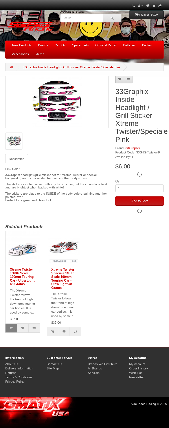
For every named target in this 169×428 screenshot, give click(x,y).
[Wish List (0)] (147, 5)
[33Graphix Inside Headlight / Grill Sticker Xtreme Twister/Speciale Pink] (57, 102)
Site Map (53, 368)
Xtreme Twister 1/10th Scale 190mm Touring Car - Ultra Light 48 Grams (22, 277)
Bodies (147, 45)
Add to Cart (139, 201)
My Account (137, 364)
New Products (21, 45)
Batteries (129, 45)
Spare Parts (80, 45)
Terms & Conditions (18, 377)
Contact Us (54, 364)
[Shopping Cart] (153, 5)
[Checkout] (160, 5)
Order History (138, 368)
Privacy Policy (14, 381)
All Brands (95, 368)
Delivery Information (19, 368)
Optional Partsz (106, 45)
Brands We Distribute (102, 364)
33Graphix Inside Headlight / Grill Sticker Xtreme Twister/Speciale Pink (71, 67)
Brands (43, 45)
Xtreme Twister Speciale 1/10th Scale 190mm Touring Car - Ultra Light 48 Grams (62, 279)
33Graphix (132, 148)
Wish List (135, 372)
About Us (11, 364)
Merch (39, 54)
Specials (93, 372)
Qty (117, 181)
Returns (10, 372)
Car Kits (60, 45)
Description (16, 158)
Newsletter (136, 377)
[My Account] (140, 5)
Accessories (20, 54)
